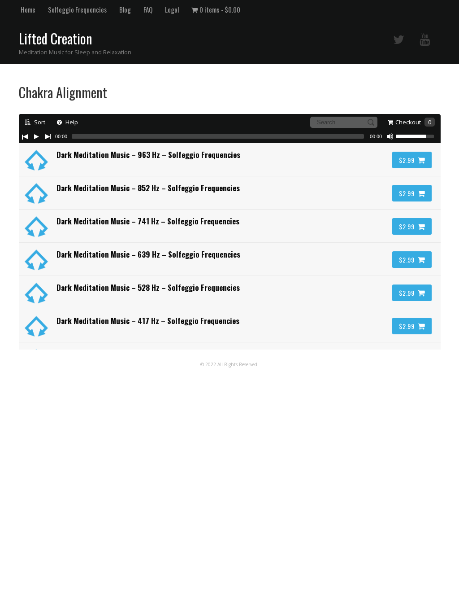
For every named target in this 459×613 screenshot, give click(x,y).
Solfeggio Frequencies (77, 9)
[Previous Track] (24, 136)
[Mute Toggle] (390, 136)
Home (28, 9)
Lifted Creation (55, 38)
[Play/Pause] (36, 136)
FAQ (147, 9)
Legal (172, 9)
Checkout (413, 122)
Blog (125, 9)
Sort (39, 122)
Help (71, 122)
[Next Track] (48, 136)
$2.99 (407, 160)
